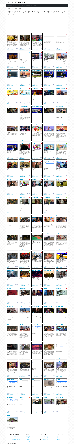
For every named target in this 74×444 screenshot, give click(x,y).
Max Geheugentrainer (60, 124)
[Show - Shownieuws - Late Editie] (49, 35)
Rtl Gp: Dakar (46, 379)
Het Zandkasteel (59, 143)
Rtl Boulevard (9, 361)
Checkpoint (58, 197)
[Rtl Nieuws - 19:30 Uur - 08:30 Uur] (61, 310)
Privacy (58, 441)
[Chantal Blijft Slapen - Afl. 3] (25, 37)
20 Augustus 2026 (53, 12)
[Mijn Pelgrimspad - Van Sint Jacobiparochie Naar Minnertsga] (49, 201)
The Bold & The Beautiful (11, 343)
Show (45, 34)
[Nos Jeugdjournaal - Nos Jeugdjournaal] (12, 128)
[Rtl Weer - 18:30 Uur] (37, 346)
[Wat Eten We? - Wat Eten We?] (37, 362)
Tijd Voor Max (22, 215)
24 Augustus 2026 (33, 12)
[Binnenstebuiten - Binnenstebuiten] (49, 237)
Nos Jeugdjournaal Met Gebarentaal (60, 107)
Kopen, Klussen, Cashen (36, 70)
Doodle (21, 52)
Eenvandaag (21, 233)
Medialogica (22, 143)
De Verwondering (35, 197)
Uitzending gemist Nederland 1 (15, 436)
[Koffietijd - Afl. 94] (25, 328)
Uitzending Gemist (10, 5)
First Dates (46, 252)
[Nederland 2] (17, 52)
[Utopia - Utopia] (37, 381)
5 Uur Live (45, 324)
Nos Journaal (34, 52)
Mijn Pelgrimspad (47, 197)
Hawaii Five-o (58, 34)
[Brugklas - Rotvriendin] (61, 237)
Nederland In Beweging (36, 124)
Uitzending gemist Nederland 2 (15, 437)
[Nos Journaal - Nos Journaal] (37, 56)
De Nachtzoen (9, 52)
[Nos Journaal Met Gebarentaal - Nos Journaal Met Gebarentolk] (49, 74)
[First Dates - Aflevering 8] (49, 255)
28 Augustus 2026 (14, 12)
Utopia (33, 379)
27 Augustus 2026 (19, 12)
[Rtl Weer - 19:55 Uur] (49, 364)
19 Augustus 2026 (58, 12)
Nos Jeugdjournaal (10, 124)
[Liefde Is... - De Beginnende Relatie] (61, 274)
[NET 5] (66, 34)
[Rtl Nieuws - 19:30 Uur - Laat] (37, 401)
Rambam (21, 270)
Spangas (57, 215)
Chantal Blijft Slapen (23, 34)
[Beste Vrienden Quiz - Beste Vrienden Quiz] (37, 219)
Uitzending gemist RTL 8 (29, 441)
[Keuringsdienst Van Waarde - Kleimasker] (12, 274)
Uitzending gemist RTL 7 (29, 439)
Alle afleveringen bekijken (10, 49)
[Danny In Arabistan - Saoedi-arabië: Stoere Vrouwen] (49, 274)
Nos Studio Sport (34, 233)
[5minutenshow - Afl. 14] (37, 37)
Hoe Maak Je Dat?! (10, 306)
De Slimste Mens (59, 252)
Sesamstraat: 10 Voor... (11, 161)
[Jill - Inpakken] (49, 219)
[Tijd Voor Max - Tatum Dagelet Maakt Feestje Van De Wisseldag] (25, 219)
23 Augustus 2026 (38, 12)
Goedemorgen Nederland (60, 52)
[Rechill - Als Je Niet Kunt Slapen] (61, 183)
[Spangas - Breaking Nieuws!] (61, 219)
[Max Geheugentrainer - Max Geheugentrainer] (61, 128)
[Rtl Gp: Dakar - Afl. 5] (49, 383)
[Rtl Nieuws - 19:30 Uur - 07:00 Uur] (49, 310)
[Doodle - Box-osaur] (25, 56)
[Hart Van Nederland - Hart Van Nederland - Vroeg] (12, 381)
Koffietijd (21, 324)
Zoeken (35, 5)
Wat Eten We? (34, 361)
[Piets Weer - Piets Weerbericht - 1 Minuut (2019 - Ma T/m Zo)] (61, 381)
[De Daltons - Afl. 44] (12, 92)
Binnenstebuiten (47, 233)
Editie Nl (21, 343)
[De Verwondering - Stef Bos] (37, 201)
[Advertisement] (37, 25)
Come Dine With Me (35, 324)
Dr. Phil (45, 288)
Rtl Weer (33, 343)
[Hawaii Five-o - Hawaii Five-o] (61, 35)
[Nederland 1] (17, 34)
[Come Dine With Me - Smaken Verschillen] (37, 327)
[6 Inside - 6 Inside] (25, 381)
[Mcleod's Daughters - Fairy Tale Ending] (49, 346)
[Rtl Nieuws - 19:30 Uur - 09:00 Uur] (12, 328)
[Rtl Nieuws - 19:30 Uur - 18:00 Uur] (61, 328)
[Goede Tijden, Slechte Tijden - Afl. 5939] (61, 364)
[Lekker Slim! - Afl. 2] (49, 128)
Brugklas (57, 233)
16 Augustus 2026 (14, 15)
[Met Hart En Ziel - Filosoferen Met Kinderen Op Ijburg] (25, 201)
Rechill (57, 179)
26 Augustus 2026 (24, 12)
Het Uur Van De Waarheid (36, 270)
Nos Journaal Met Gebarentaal (49, 70)
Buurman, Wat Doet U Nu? (60, 397)
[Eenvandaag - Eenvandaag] (25, 237)
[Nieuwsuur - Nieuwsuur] (12, 292)
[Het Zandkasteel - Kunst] (61, 146)
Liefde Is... (58, 270)
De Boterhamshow (35, 88)
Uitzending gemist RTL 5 (29, 437)
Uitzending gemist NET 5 (45, 436)
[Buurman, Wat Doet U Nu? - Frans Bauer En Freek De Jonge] (61, 401)
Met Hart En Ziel (22, 197)
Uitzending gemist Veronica (45, 439)
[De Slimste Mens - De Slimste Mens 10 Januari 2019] (61, 255)
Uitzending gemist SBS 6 (45, 437)
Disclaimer (58, 439)
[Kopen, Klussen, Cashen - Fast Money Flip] (37, 74)
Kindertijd (33, 143)
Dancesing (21, 397)
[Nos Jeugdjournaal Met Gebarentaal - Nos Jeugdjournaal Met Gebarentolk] (61, 110)
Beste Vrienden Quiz (35, 215)
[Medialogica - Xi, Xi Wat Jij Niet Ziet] (25, 146)
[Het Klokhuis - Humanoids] (12, 255)
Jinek (32, 288)
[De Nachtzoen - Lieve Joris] (12, 56)
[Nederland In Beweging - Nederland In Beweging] (37, 128)
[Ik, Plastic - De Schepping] (25, 310)
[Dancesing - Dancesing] (24, 399)
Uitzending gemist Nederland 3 (15, 439)
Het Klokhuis (9, 252)
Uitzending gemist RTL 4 (29, 436)
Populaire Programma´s (20, 5)
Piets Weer (58, 379)
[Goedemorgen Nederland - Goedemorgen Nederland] (61, 56)
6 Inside (21, 379)
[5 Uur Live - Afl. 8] (49, 328)
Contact (58, 437)
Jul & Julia (8, 415)
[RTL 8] (41, 34)
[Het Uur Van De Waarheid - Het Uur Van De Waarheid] (37, 274)
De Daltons (9, 88)
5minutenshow (34, 34)
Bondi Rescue (46, 161)
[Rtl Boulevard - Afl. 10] (12, 364)
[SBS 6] (53, 34)
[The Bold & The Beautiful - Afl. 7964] (12, 346)
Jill (44, 215)
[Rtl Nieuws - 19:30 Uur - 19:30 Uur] (25, 364)
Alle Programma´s (29, 5)
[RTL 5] (53, 125)
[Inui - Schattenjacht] (25, 92)
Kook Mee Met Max (10, 34)
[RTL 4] (29, 34)
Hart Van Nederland (10, 379)
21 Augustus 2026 (48, 12)
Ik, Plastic (21, 306)
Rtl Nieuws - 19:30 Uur (35, 306)
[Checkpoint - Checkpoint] (61, 201)
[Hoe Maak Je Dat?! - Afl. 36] (12, 310)
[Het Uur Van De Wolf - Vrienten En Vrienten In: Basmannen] (25, 292)
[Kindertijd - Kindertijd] (37, 146)
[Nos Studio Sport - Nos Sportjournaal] (37, 237)
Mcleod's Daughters (47, 343)
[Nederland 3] (66, 106)
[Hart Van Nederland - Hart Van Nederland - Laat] (12, 399)
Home (58, 436)
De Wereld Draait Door (23, 252)
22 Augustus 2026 (43, 12)
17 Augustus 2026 (9, 15)
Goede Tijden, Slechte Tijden (61, 361)
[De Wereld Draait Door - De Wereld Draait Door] (25, 255)
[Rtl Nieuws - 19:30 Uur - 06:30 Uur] (37, 310)
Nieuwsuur (9, 288)
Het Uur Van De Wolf (23, 288)
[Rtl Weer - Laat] (49, 401)
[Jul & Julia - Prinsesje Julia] (12, 419)
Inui (20, 88)
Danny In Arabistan (47, 270)
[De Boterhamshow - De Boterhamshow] (37, 92)
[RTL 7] (53, 379)
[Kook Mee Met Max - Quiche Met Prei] (12, 37)
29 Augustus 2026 (9, 12)
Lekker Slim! (46, 124)
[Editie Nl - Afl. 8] (25, 346)
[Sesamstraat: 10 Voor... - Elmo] (12, 165)
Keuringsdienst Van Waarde (11, 270)
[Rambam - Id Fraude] (25, 274)
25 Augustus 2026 (28, 12)
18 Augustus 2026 (63, 12)
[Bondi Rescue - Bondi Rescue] (49, 163)
